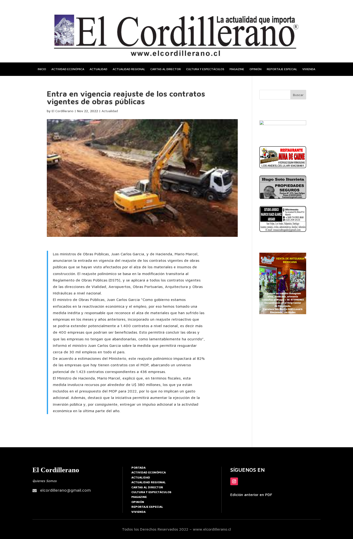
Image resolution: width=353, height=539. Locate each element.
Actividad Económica (148, 472)
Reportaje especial (282, 69)
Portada (138, 467)
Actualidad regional (129, 69)
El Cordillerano (62, 111)
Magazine (237, 69)
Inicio (42, 69)
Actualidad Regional (148, 482)
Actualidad (98, 69)
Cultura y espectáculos (205, 69)
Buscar (298, 95)
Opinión (256, 69)
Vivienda (308, 69)
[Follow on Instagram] (234, 481)
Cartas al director (165, 69)
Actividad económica (67, 69)
